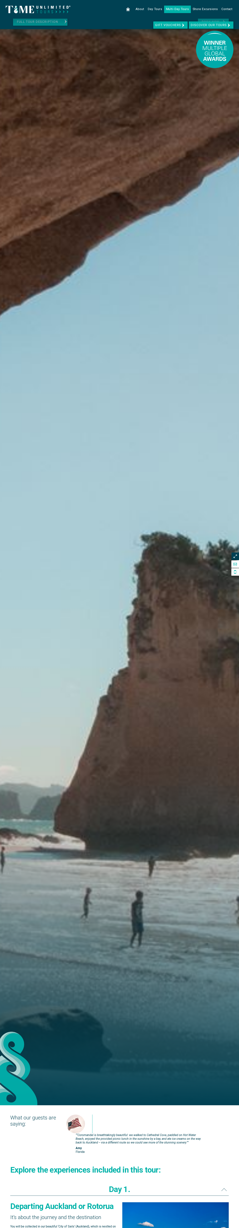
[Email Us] (235, 564)
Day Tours (155, 9)
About (140, 9)
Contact (226, 9)
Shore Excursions (205, 9)
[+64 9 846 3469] (235, 572)
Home (128, 9)
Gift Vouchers (168, 25)
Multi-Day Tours (177, 9)
